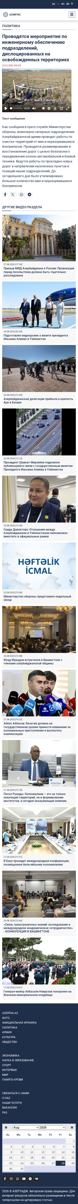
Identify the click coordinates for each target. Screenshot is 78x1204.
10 (21, 1152)
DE (67, 3)
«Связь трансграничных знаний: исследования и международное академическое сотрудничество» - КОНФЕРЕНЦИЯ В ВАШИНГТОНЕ (38, 928)
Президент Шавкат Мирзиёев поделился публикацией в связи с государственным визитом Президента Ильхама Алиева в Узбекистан (38, 466)
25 (31, 1163)
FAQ (4, 1112)
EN (62, 3)
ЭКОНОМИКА (10, 1055)
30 (10, 1168)
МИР (5, 1075)
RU (58, 3)
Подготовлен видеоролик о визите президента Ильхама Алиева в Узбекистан (36, 337)
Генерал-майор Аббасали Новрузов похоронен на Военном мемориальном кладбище (37, 993)
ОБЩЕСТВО (9, 1042)
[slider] (16, 108)
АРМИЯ (7, 1032)
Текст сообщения (13, 118)
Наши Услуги (12, 1103)
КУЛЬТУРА (8, 1037)
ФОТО (6, 1018)
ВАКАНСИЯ (9, 1107)
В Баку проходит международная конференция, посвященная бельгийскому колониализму (36, 862)
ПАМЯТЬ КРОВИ (12, 1079)
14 (63, 1152)
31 (21, 1168)
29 (72, 1163)
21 (63, 1157)
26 (43, 1163)
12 (43, 1152)
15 (72, 1152)
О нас (6, 1098)
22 (72, 1157)
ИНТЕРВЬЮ (9, 1070)
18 (31, 1157)
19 (43, 1157)
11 (31, 1152)
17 (21, 1157)
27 (53, 1163)
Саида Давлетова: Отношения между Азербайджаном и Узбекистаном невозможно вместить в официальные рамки (35, 533)
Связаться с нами (15, 1093)
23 (10, 1163)
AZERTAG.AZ (10, 1013)
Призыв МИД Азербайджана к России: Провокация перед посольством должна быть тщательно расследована (39, 272)
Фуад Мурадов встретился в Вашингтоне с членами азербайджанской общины (33, 661)
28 (63, 1163)
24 (21, 1163)
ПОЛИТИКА (11, 26)
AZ (53, 3)
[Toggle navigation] (70, 15)
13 (53, 1152)
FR (72, 3)
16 (10, 1157)
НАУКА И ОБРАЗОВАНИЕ (18, 1060)
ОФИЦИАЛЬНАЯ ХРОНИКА (19, 1022)
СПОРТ (6, 1065)
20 (53, 1157)
